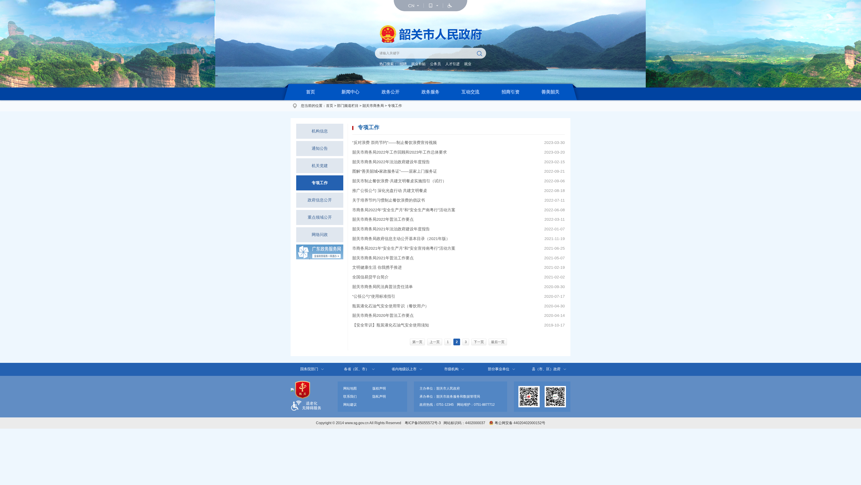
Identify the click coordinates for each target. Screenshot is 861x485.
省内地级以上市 (404, 369)
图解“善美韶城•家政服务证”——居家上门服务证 (394, 171)
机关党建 (320, 165)
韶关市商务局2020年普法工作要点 (383, 315)
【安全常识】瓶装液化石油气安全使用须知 (390, 325)
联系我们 (350, 396)
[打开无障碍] (449, 5)
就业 (467, 64)
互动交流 (470, 91)
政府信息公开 (320, 200)
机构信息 (320, 131)
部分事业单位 (498, 369)
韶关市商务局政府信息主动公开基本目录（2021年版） (401, 238)
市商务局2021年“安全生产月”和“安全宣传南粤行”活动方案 (403, 248)
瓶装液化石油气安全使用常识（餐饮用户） (390, 306)
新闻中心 (350, 91)
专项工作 (395, 106)
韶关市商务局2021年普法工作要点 (383, 258)
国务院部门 (309, 369)
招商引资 (511, 91)
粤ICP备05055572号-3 (423, 423)
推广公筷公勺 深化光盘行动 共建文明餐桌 (389, 190)
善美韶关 (550, 91)
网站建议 (350, 404)
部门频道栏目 (348, 106)
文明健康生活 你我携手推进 (377, 267)
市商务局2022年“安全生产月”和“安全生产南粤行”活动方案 (403, 210)
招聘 (403, 64)
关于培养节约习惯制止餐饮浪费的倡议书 (388, 200)
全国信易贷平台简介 (370, 277)
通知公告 (320, 148)
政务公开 (391, 91)
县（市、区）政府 (546, 369)
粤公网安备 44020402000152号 (520, 423)
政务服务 (430, 91)
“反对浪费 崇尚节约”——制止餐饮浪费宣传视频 (394, 142)
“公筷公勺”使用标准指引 (373, 296)
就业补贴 (418, 64)
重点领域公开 (320, 217)
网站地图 (350, 388)
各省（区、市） (356, 369)
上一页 (435, 342)
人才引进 (452, 64)
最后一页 (497, 342)
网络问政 (320, 234)
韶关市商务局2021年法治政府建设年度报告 (391, 229)
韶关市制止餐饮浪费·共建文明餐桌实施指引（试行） (399, 181)
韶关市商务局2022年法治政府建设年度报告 (391, 162)
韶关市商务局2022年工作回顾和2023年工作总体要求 (399, 152)
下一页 (479, 342)
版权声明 (379, 388)
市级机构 (451, 369)
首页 (310, 91)
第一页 (417, 342)
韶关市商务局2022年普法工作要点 (383, 219)
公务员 (435, 64)
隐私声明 (379, 396)
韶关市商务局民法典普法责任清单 (382, 286)
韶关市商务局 (373, 106)
